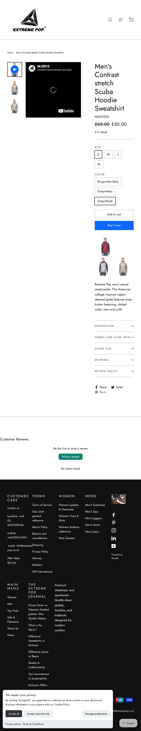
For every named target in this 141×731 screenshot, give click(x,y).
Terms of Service (42, 505)
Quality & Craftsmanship (36, 665)
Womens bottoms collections (69, 529)
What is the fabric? (35, 627)
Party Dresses (66, 538)
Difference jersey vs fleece (38, 654)
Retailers (37, 565)
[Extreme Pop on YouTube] (113, 545)
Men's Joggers (93, 518)
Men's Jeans (92, 532)
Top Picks (12, 611)
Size (98, 147)
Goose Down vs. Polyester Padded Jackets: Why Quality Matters (38, 611)
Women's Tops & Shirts (69, 518)
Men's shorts (92, 525)
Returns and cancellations (39, 536)
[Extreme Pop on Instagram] (113, 530)
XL (99, 164)
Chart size (103, 348)
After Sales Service (13, 560)
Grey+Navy (104, 191)
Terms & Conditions (33, 724)
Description (104, 326)
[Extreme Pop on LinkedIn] (113, 537)
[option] (53, 90)
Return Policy (106, 371)
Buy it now (114, 225)
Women (12, 597)
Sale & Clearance (13, 619)
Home (10, 52)
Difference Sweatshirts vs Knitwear (36, 640)
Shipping (102, 360)
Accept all (13, 714)
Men (9, 604)
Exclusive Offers (37, 685)
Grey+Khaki (105, 201)
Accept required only (38, 714)
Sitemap (37, 558)
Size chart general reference (38, 516)
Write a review (70, 456)
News (10, 635)
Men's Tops (91, 512)
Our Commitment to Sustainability (38, 676)
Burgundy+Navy (108, 181)
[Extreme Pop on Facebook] (113, 514)
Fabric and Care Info (113, 337)
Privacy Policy (40, 552)
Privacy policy (13, 724)
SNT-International (42, 572)
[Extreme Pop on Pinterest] (113, 522)
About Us (12, 628)
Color (100, 174)
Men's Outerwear (95, 505)
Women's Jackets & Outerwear (68, 507)
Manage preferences (96, 714)
